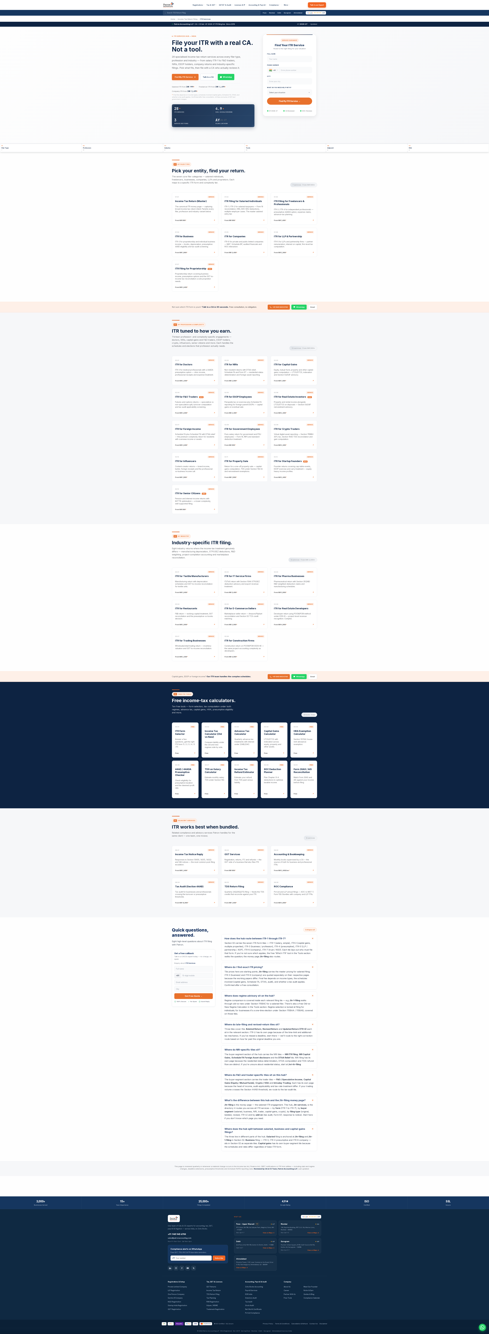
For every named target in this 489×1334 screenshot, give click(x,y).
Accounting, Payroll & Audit (256, 1282)
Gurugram (287, 13)
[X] (193, 1268)
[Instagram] (176, 1268)
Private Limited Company (177, 1287)
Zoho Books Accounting (254, 1287)
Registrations (198, 5)
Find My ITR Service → (289, 101)
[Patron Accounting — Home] (168, 5)
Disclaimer (323, 1324)
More (286, 5)
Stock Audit (249, 1305)
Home (173, 19)
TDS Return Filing (212, 1294)
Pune (264, 13)
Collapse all (310, 930)
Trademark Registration (215, 1309)
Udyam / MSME (212, 1305)
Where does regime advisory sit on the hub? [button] (250, 995)
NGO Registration (174, 1302)
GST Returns (211, 1287)
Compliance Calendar (312, 1298)
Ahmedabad (298, 13)
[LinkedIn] (170, 1268)
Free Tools (288, 1298)
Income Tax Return (213, 1290)
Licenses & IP (240, 5)
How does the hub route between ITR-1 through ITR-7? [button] (255, 938)
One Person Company (176, 1294)
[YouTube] (187, 1268)
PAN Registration (212, 1302)
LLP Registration (174, 1290)
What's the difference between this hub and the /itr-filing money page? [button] (265, 1100)
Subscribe (219, 1258)
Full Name (271, 54)
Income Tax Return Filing (187, 19)
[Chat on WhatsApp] (482, 1327)
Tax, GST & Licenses (214, 1282)
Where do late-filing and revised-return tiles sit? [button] (252, 1024)
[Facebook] (182, 1268)
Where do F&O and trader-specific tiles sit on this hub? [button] (256, 1075)
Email (312, 307)
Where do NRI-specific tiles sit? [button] (242, 1049)
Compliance (274, 5)
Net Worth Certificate (253, 1309)
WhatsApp (227, 77)
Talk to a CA (208, 77)
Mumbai (272, 13)
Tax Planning (211, 1298)
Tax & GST (210, 5)
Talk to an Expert (317, 5)
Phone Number (273, 65)
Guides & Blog (309, 1294)
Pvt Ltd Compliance (252, 1313)
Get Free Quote (193, 996)
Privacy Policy (268, 1324)
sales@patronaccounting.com (179, 1238)
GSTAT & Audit (225, 5)
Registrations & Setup (176, 1282)
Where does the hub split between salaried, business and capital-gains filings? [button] (265, 1130)
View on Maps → (268, 1233)
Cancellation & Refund (299, 1324)
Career (286, 1290)
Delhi (279, 13)
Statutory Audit (251, 1298)
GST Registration (174, 1309)
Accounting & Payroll (257, 5)
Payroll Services (251, 1290)
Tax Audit (248, 1302)
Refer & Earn (308, 1290)
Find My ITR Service (184, 77)
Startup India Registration (177, 1305)
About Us (287, 1287)
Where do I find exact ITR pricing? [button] (244, 967)
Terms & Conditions (282, 1324)
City (269, 76)
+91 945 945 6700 (280, 307)
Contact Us (313, 1324)
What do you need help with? (279, 87)
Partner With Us (290, 1294)
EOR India (248, 1294)
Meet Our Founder (311, 1287)
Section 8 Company (175, 1298)
